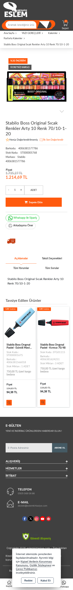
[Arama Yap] (45, 25)
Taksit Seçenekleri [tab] (52, 258)
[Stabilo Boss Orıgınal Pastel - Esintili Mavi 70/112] (20, 322)
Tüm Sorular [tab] (52, 268)
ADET (34, 190)
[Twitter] (30, 518)
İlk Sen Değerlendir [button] (53, 140)
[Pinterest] (48, 518)
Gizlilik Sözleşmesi (40, 565)
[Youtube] (42, 518)
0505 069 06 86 (26, 493)
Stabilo (21, 157)
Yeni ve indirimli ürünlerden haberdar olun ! (34, 430)
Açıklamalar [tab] (21, 258)
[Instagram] (36, 518)
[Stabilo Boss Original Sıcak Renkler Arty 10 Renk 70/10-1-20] (36, 86)
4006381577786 (15, 161)
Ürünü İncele (9, 402)
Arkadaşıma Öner (23, 225)
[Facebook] (24, 518)
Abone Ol (59, 447)
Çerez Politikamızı (26, 569)
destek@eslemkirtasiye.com (32, 505)
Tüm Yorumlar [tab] (21, 268)
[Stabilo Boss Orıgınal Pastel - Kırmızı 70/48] (53, 322)
